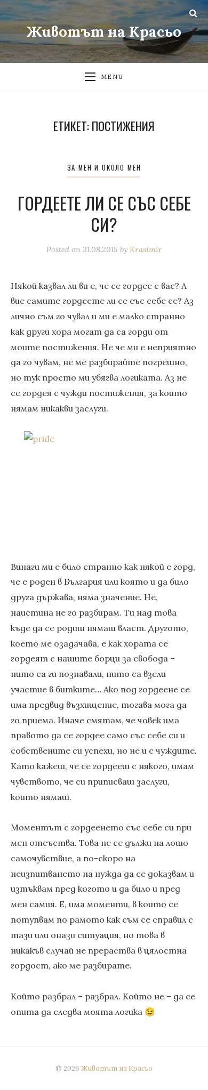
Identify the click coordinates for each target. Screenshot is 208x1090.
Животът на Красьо (104, 31)
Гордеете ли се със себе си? (104, 213)
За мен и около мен (104, 168)
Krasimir (146, 249)
